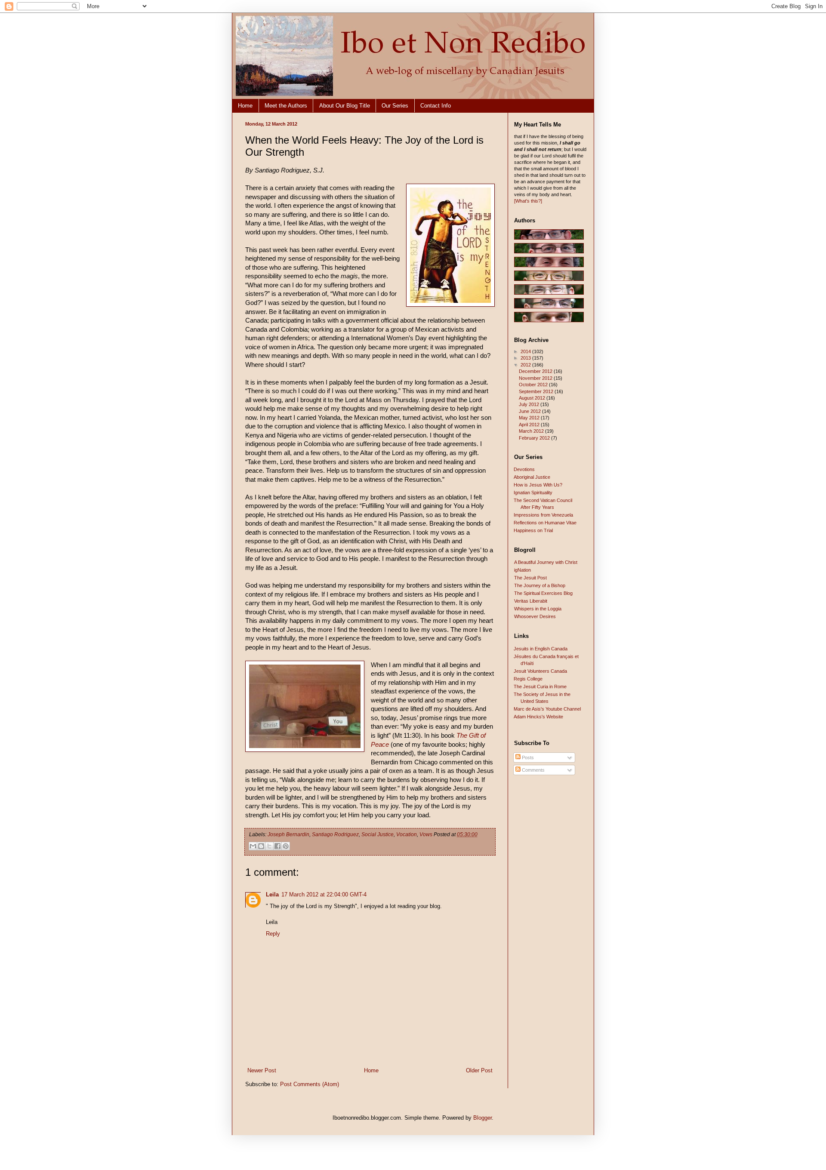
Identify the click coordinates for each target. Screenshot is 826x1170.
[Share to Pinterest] (285, 846)
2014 (526, 351)
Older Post (479, 1070)
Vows (425, 834)
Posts (527, 757)
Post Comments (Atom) (309, 1084)
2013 (526, 357)
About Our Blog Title (344, 105)
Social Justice (377, 834)
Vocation (406, 834)
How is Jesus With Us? (538, 484)
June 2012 (530, 411)
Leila (272, 894)
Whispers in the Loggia (537, 608)
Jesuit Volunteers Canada (540, 671)
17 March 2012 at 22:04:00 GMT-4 (324, 894)
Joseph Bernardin (288, 834)
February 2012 (535, 437)
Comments (533, 770)
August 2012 (532, 397)
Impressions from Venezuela (543, 514)
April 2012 (530, 424)
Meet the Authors (286, 105)
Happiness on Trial (533, 530)
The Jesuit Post (530, 577)
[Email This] (253, 846)
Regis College (528, 678)
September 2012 (537, 391)
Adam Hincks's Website (538, 716)
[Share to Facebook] (277, 846)
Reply (273, 933)
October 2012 (534, 384)
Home (245, 105)
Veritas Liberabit (530, 600)
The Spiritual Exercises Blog (543, 593)
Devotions (524, 469)
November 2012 (536, 378)
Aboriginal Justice (532, 477)
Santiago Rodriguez (335, 834)
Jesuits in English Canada (540, 648)
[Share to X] (269, 846)
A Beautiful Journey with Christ (545, 562)
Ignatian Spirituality (533, 492)
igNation (522, 570)
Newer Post (261, 1070)
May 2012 (530, 417)
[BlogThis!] (261, 846)
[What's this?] (528, 200)
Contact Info (435, 105)
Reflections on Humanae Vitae (545, 522)
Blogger (482, 1118)
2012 (526, 364)
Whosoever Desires (535, 616)
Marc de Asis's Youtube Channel (547, 708)
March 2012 (532, 431)
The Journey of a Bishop (539, 585)
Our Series (395, 105)
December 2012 (536, 371)
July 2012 (529, 404)
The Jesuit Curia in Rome (540, 686)
